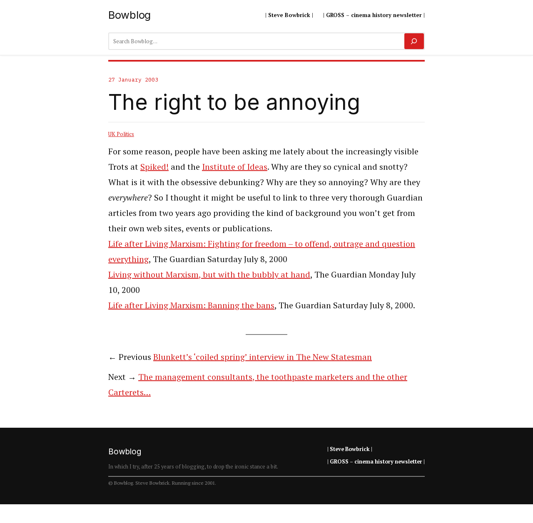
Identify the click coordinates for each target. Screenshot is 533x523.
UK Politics (121, 134)
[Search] (414, 41)
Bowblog (129, 14)
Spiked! (154, 166)
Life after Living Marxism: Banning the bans (191, 305)
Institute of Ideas (234, 166)
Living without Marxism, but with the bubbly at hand (209, 274)
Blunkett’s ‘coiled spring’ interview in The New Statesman (262, 356)
